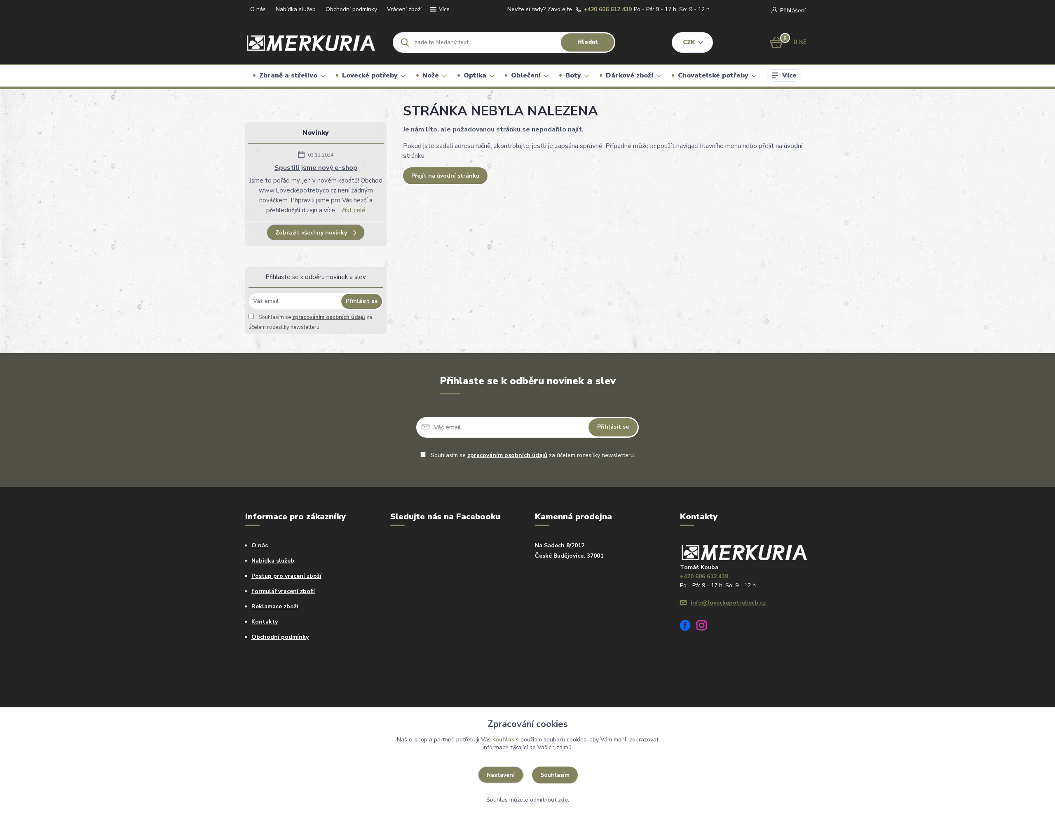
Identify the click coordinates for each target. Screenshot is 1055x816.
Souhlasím (555, 775)
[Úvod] (311, 42)
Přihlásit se (361, 301)
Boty (573, 75)
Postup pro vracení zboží (286, 576)
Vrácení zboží (404, 9)
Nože (430, 75)
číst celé (354, 210)
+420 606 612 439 (608, 9)
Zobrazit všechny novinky (311, 233)
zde (563, 800)
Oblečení (526, 75)
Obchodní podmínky (351, 9)
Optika (475, 75)
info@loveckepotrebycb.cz (728, 603)
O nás (258, 9)
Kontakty (264, 622)
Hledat (587, 42)
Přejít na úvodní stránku (445, 176)
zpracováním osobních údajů (328, 317)
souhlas (503, 739)
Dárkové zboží (629, 75)
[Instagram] (704, 626)
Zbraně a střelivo (288, 75)
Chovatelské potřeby (713, 75)
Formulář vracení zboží (283, 591)
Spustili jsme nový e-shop (315, 167)
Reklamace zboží (274, 606)
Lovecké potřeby (370, 75)
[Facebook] (688, 626)
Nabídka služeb (296, 9)
